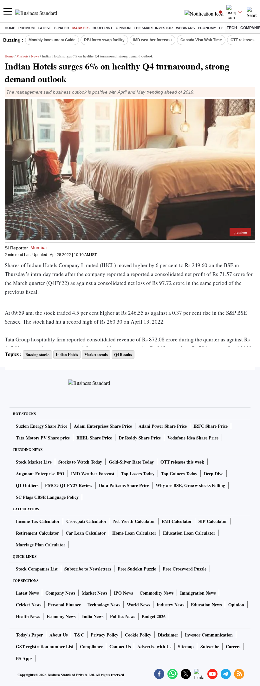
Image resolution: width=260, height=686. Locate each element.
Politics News (122, 616)
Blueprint (103, 28)
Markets (80, 28)
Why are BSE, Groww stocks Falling (190, 485)
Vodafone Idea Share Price (192, 437)
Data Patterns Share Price (124, 485)
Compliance (91, 646)
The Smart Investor (153, 28)
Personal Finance (64, 604)
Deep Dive (213, 473)
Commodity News (156, 593)
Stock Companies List (37, 568)
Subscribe (209, 646)
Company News (60, 593)
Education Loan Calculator (189, 533)
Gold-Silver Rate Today (131, 461)
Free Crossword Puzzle (184, 568)
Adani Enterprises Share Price (103, 426)
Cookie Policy (138, 634)
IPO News (123, 593)
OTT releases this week (182, 461)
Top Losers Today (137, 473)
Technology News (104, 604)
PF (221, 28)
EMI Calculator (177, 521)
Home (10, 28)
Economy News (61, 616)
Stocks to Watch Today (80, 461)
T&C (79, 634)
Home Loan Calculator (134, 533)
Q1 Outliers (27, 485)
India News (92, 616)
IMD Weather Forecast (92, 473)
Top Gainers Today (179, 473)
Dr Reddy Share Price (140, 437)
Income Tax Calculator (38, 521)
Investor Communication (209, 634)
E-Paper (61, 28)
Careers (233, 646)
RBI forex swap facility (104, 40)
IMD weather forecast (152, 40)
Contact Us (120, 646)
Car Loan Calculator (86, 533)
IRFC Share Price (210, 426)
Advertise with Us (154, 646)
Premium (26, 28)
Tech (232, 28)
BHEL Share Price (94, 437)
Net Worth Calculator (134, 521)
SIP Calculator (212, 521)
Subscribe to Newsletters (87, 568)
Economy (207, 28)
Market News (94, 593)
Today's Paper (29, 634)
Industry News (170, 604)
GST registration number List (44, 646)
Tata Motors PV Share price (43, 437)
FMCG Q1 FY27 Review (68, 485)
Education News (206, 604)
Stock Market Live (34, 461)
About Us (58, 634)
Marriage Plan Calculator (40, 544)
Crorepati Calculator (86, 521)
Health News (28, 616)
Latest (44, 28)
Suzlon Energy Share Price (41, 426)
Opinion (123, 28)
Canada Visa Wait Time (201, 40)
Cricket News (28, 604)
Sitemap (186, 646)
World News (138, 604)
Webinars (185, 28)
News (35, 56)
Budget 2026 (154, 616)
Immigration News (198, 593)
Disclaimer (168, 634)
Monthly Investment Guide (52, 40)
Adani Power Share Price (163, 426)
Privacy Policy (104, 634)
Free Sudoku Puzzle (137, 568)
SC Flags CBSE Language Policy (47, 497)
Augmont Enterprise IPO (40, 473)
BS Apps (24, 658)
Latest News (27, 593)
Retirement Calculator (37, 533)
